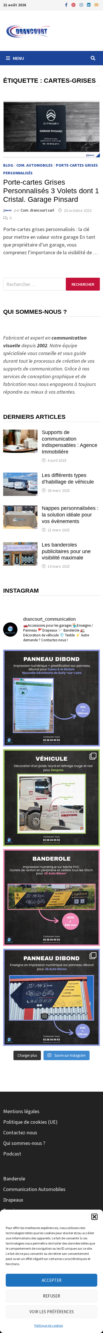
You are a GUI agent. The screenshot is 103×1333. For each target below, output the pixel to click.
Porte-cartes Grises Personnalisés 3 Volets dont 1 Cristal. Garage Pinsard (51, 190)
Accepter (52, 1280)
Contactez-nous (20, 1132)
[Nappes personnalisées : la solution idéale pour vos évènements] (20, 509)
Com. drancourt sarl (37, 210)
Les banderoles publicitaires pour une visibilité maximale (66, 551)
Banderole (14, 1178)
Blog (8, 165)
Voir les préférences (51, 1311)
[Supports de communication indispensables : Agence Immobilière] (20, 433)
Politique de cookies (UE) (30, 1122)
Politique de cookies (48, 1325)
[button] (94, 1217)
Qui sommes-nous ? (24, 1143)
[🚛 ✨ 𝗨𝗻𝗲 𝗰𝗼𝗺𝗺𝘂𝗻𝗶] (51, 797)
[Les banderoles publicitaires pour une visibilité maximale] (20, 545)
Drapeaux (13, 1199)
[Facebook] (67, 4)
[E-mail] (96, 4)
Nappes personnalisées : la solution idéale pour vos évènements (70, 514)
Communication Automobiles (34, 1189)
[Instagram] (82, 4)
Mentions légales (21, 1111)
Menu (18, 58)
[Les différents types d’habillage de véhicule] (20, 476)
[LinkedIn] (89, 4)
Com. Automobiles (34, 165)
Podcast (12, 1153)
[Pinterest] (74, 4)
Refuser (51, 1296)
